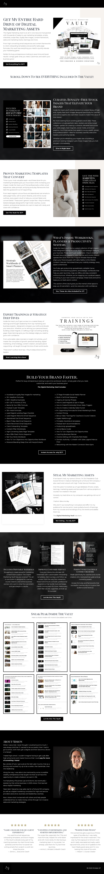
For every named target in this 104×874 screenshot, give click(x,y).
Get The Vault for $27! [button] (14, 213)
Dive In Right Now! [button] (63, 148)
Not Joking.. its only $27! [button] (66, 521)
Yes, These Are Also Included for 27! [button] (70, 291)
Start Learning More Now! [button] (16, 357)
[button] (15, 64)
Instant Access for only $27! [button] (52, 452)
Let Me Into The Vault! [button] (52, 597)
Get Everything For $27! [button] (15, 64)
